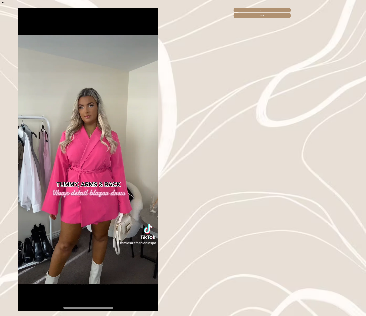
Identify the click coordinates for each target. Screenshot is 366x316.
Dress (262, 10)
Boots (262, 15)
